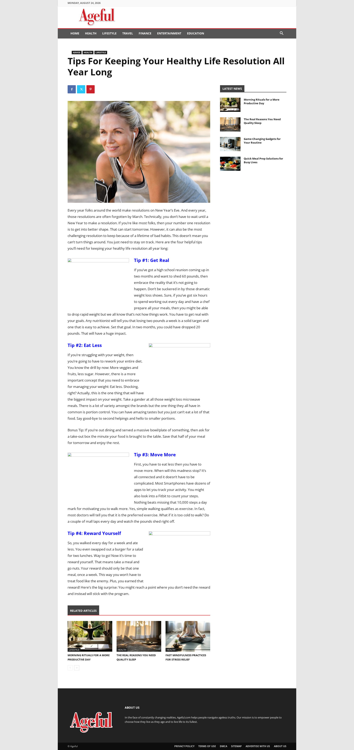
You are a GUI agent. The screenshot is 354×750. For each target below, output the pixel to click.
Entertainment (169, 33)
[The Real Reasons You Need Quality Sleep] (139, 636)
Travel (127, 33)
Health (90, 33)
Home (74, 33)
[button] (281, 34)
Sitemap (236, 746)
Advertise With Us (258, 746)
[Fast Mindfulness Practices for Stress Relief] (188, 636)
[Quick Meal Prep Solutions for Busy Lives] (230, 164)
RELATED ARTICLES (83, 611)
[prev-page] (70, 667)
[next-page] (76, 667)
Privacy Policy (184, 746)
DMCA (223, 746)
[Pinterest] (90, 89)
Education (195, 33)
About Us (280, 746)
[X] (81, 89)
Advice (76, 52)
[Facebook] (72, 89)
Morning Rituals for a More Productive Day (261, 101)
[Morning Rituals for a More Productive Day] (90, 636)
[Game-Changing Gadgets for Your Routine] (230, 144)
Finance (145, 33)
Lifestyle (109, 33)
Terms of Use (207, 746)
